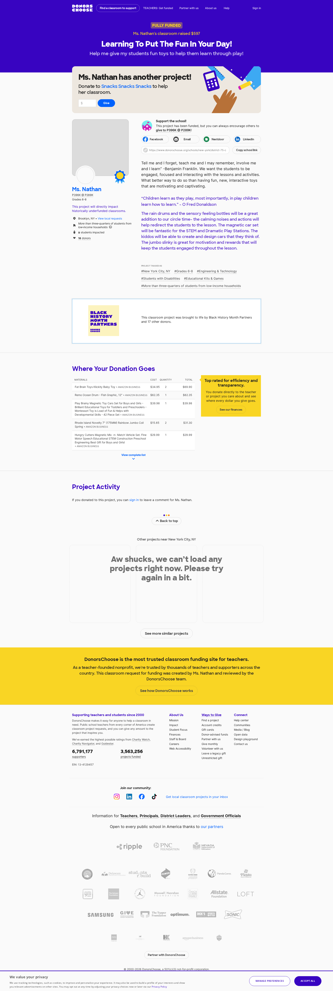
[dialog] (166, 981)
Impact (173, 725)
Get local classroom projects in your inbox (197, 797)
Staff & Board (177, 739)
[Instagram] (116, 796)
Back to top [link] (169, 521)
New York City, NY (156, 271)
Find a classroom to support (118, 8)
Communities (242, 725)
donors (84, 238)
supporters (82, 753)
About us (211, 8)
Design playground (246, 739)
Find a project (210, 720)
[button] (201, 150)
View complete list (133, 454)
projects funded (132, 753)
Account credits (211, 725)
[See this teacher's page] (85, 175)
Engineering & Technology (218, 271)
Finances (174, 734)
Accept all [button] (308, 981)
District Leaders (176, 816)
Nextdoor (218, 139)
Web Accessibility (180, 748)
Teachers (128, 816)
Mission (173, 720)
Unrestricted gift (212, 758)
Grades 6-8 (184, 271)
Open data (240, 734)
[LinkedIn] (129, 796)
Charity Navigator (83, 743)
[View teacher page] (100, 147)
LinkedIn (248, 139)
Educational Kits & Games (205, 278)
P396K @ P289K (82, 195)
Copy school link (246, 150)
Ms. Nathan (86, 189)
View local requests (110, 218)
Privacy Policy (159, 986)
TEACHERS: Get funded (158, 8)
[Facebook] (141, 796)
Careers (174, 744)
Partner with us (189, 8)
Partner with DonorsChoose (166, 955)
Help (227, 8)
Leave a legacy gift (214, 753)
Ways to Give (211, 715)
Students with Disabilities (161, 278)
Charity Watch (141, 739)
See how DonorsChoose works (166, 690)
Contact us (241, 744)
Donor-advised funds (215, 734)
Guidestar (107, 743)
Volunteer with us (212, 748)
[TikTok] (154, 796)
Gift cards (208, 729)
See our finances (231, 409)
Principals (149, 816)
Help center (241, 720)
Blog (247, 729)
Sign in (256, 8)
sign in (134, 500)
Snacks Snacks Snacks (126, 86)
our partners (212, 826)
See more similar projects (166, 633)
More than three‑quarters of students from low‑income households (192, 286)
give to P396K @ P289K (173, 130)
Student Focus (178, 729)
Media (238, 729)
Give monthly (210, 744)
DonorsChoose (82, 8)
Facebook (156, 139)
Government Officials (221, 816)
